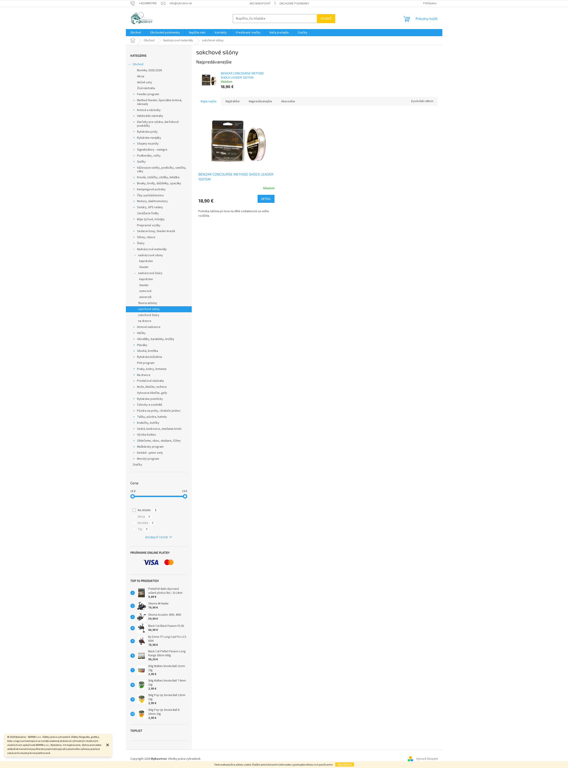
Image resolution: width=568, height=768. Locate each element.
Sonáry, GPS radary (150, 207)
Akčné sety (144, 82)
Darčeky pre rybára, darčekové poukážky (158, 124)
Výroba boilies (146, 434)
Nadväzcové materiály (152, 249)
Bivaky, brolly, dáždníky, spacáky (159, 183)
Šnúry (141, 243)
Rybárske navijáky (149, 138)
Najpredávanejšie (260, 101)
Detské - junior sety (150, 453)
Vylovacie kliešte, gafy (152, 393)
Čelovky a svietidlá (149, 405)
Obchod (138, 64)
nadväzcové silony (150, 255)
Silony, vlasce (146, 237)
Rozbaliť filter (156, 537)
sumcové (145, 291)
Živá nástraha (146, 88)
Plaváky (142, 345)
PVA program (145, 363)
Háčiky (141, 333)
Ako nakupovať (260, 4)
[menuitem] (136, 32)
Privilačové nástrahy (150, 381)
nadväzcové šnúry (150, 273)
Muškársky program (150, 447)
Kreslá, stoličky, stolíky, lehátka (158, 177)
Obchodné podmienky (294, 4)
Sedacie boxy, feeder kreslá (156, 231)
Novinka (145, 523)
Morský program (148, 459)
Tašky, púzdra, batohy (152, 417)
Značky (137, 464)
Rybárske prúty (147, 132)
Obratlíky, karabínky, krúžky (155, 339)
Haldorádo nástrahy (150, 116)
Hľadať (326, 18)
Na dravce (143, 375)
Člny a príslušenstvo (150, 195)
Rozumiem (345, 764)
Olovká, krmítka (147, 351)
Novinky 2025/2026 (149, 70)
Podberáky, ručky (149, 155)
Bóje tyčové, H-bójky (151, 219)
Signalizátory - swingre (152, 149)
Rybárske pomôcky (150, 399)
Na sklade (147, 510)
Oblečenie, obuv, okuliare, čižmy (159, 441)
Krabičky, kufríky (148, 423)
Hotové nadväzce (148, 327)
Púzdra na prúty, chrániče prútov (159, 411)
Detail (266, 199)
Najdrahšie (233, 101)
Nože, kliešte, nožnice (152, 387)
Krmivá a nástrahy (149, 110)
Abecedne (288, 101)
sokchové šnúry (148, 315)
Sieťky (141, 161)
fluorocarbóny (147, 303)
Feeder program (148, 94)
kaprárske (146, 261)
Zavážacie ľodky (148, 213)
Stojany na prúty (148, 143)
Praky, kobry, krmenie (151, 369)
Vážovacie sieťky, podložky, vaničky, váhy (161, 170)
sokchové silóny (149, 309)
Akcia (140, 76)
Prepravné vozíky (148, 225)
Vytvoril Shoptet (427, 759)
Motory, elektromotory (152, 201)
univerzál (145, 297)
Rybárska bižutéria (149, 357)
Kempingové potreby (151, 189)
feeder (144, 267)
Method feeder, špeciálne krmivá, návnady (159, 102)
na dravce (144, 321)
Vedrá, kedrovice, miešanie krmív (159, 429)
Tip (142, 529)
